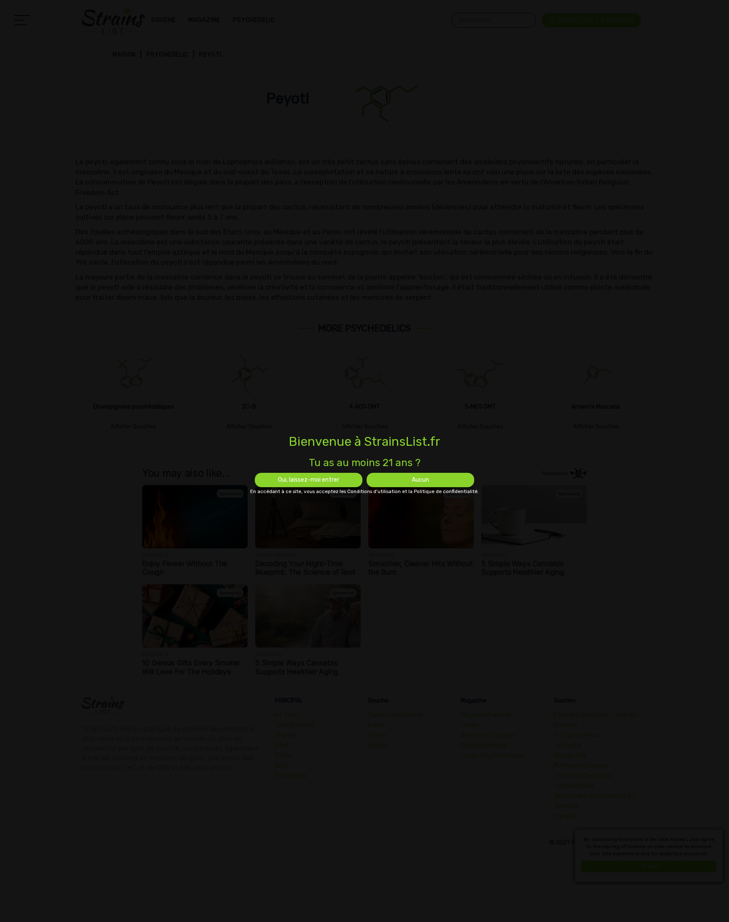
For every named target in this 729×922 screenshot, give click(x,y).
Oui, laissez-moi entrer (308, 479)
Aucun (420, 479)
